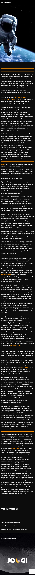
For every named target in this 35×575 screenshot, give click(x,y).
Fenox (3, 164)
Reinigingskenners (16, 346)
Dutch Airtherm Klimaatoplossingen (14, 529)
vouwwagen (25, 367)
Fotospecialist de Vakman (11, 523)
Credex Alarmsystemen (10, 526)
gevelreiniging (6, 275)
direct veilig (15, 448)
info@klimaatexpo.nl (8, 538)
